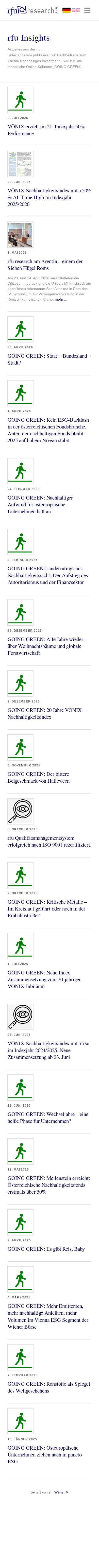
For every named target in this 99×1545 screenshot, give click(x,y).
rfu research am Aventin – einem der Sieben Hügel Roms (45, 264)
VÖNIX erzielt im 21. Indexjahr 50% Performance (46, 130)
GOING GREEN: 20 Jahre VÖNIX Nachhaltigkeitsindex (45, 713)
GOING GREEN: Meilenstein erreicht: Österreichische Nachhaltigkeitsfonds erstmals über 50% (49, 1184)
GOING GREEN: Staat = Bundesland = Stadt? (49, 359)
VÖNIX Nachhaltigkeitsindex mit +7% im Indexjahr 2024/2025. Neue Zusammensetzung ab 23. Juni (48, 1050)
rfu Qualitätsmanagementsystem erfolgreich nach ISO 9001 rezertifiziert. (49, 841)
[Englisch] (76, 10)
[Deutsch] (66, 10)
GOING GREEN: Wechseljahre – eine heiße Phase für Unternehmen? (48, 1117)
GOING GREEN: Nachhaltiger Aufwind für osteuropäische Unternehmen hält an (40, 504)
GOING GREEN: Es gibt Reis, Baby (46, 1248)
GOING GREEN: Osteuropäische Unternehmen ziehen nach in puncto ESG (45, 1454)
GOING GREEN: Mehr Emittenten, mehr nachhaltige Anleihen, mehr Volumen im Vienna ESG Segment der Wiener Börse (48, 1316)
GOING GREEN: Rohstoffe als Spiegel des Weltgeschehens (49, 1387)
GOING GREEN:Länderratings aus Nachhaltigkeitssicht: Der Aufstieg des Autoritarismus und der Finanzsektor (48, 575)
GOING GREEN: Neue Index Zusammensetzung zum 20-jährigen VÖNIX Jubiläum (44, 979)
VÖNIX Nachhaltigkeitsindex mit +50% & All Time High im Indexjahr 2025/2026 (49, 197)
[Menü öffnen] (87, 10)
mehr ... (61, 299)
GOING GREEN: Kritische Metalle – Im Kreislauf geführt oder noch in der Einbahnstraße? (47, 908)
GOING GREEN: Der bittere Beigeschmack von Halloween (39, 777)
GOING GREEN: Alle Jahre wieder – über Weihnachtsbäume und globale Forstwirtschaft (47, 646)
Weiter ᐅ (61, 1492)
